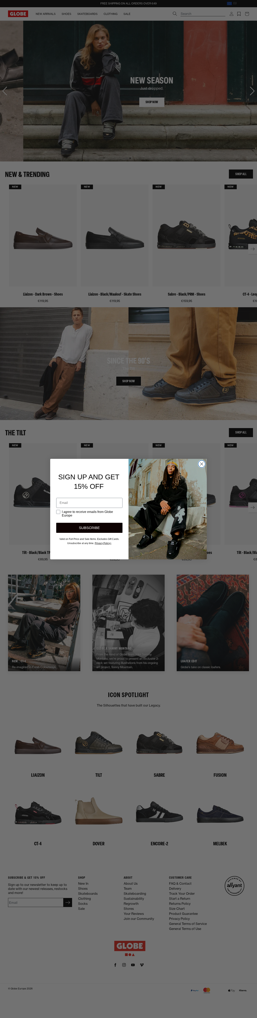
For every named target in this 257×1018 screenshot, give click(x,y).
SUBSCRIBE (89, 528)
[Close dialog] (201, 463)
